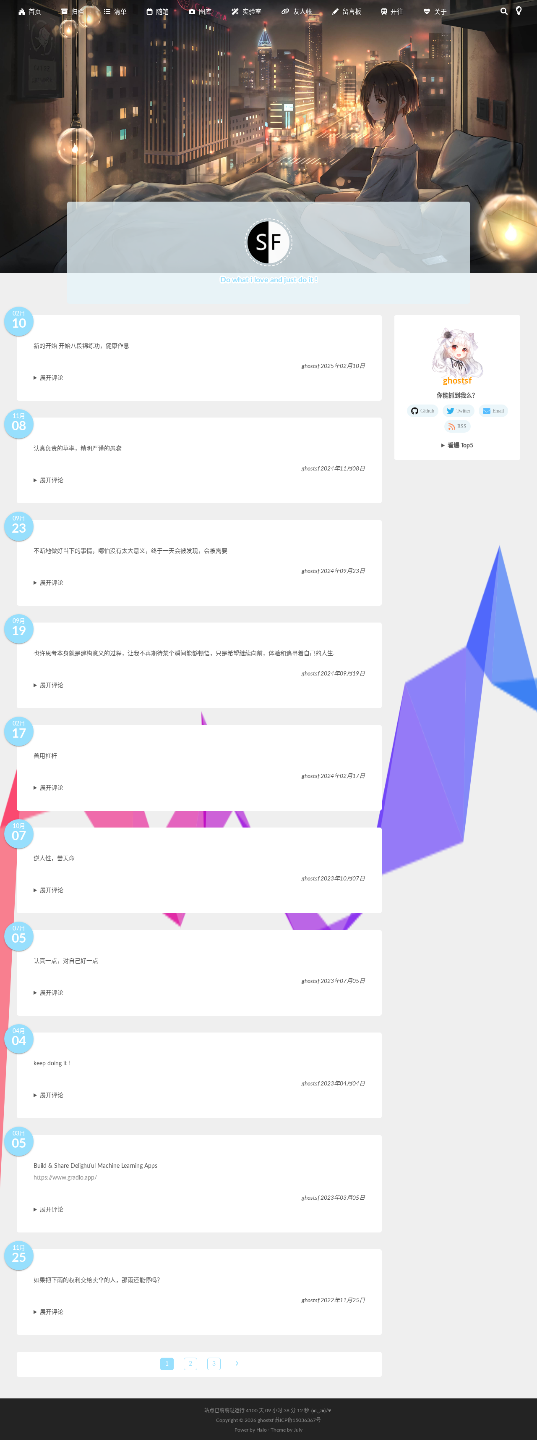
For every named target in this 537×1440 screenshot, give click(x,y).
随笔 (161, 12)
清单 (119, 12)
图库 (204, 12)
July (298, 1429)
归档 (77, 12)
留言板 (351, 12)
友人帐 (302, 12)
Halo (261, 1429)
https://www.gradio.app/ (65, 1178)
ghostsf (266, 1420)
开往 (396, 12)
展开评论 (51, 378)
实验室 (251, 12)
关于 (440, 12)
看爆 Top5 (460, 446)
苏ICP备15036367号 (298, 1420)
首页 (34, 12)
